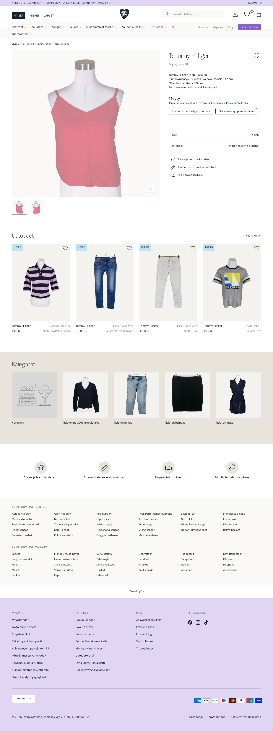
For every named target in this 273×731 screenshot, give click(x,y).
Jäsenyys (203, 27)
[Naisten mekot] (238, 395)
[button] (259, 14)
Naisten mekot (225, 422)
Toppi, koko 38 (62, 44)
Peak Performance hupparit (155, 513)
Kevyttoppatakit (232, 553)
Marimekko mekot (22, 519)
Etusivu (15, 44)
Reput (57, 575)
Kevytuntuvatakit (22, 559)
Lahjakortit (102, 575)
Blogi (230, 27)
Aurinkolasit (230, 570)
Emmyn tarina (145, 627)
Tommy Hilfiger (44, 44)
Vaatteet (17, 27)
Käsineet (228, 559)
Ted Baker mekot (148, 519)
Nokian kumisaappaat (194, 529)
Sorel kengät (61, 529)
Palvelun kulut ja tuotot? (27, 663)
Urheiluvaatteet (105, 564)
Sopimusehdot (85, 620)
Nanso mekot (62, 519)
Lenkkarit (144, 559)
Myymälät (218, 27)
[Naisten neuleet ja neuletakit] (85, 395)
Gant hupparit (62, 513)
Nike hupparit (104, 513)
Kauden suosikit (132, 27)
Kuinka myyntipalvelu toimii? (30, 648)
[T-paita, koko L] (232, 282)
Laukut (73, 27)
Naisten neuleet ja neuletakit (81, 422)
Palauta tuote (84, 627)
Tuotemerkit (20, 34)
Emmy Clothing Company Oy (40, 717)
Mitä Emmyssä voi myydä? (29, 655)
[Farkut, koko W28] (105, 282)
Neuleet (185, 564)
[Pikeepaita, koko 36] (41, 282)
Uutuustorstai (104, 553)
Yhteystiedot (144, 648)
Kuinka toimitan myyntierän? (30, 670)
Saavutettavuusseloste (246, 717)
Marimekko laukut (149, 535)
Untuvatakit (145, 553)
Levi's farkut (188, 513)
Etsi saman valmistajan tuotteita (191, 111)
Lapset (49, 15)
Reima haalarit (231, 529)
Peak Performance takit (26, 524)
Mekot (15, 570)
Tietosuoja (196, 717)
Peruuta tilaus (85, 634)
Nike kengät (230, 524)
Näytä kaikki (253, 235)
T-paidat (144, 564)
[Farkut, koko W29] (168, 282)
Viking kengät (147, 529)
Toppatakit (187, 553)
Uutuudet (157, 27)
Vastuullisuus (144, 641)
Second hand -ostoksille (92, 641)
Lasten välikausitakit (66, 559)
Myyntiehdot (20, 620)
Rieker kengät (20, 529)
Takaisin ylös (136, 591)
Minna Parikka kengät (193, 524)
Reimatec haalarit (22, 535)
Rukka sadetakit (63, 535)
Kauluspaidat (146, 570)
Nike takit (186, 519)
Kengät (56, 27)
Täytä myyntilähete (24, 627)
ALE (173, 27)
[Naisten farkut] (136, 395)
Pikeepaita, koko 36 (59, 326)
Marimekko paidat (234, 513)
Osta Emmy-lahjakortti (90, 663)
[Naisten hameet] (187, 395)
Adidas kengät (104, 524)
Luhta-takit (230, 519)
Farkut (15, 564)
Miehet (34, 15)
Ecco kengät (146, 524)
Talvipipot (187, 559)
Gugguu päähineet (107, 535)
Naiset (18, 15)
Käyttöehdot (217, 717)
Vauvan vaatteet (64, 570)
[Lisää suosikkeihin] (256, 55)
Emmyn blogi (144, 634)
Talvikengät (103, 559)
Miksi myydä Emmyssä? (27, 641)
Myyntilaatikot (21, 634)
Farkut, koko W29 (187, 326)
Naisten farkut (123, 422)
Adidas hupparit (21, 513)
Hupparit (228, 564)
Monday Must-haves (66, 553)
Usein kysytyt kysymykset (29, 677)
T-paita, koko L (252, 326)
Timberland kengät (107, 529)
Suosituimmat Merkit (99, 27)
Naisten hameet (175, 422)
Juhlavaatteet (62, 564)
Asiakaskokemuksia (148, 620)
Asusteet (37, 27)
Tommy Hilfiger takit (66, 524)
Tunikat (100, 570)
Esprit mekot (103, 519)
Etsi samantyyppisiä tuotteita (236, 111)
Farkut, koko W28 (123, 326)
